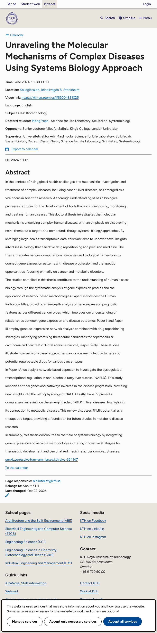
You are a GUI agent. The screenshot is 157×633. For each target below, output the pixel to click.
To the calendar (16, 468)
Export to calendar (24, 149)
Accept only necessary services (72, 621)
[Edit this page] (7, 495)
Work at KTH (89, 591)
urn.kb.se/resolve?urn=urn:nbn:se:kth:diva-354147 (41, 459)
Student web (30, 4)
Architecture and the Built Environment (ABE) (38, 520)
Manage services (24, 621)
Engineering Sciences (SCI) (25, 542)
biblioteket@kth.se (47, 481)
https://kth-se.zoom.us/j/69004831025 (50, 97)
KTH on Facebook (93, 520)
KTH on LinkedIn (92, 529)
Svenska (129, 18)
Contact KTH (89, 583)
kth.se (12, 4)
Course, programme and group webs (31, 599)
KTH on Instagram (93, 537)
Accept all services (122, 621)
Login (147, 4)
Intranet (49, 4)
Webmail (11, 591)
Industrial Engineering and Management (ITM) (38, 563)
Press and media (92, 599)
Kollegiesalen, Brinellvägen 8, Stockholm (49, 90)
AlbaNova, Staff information (25, 583)
